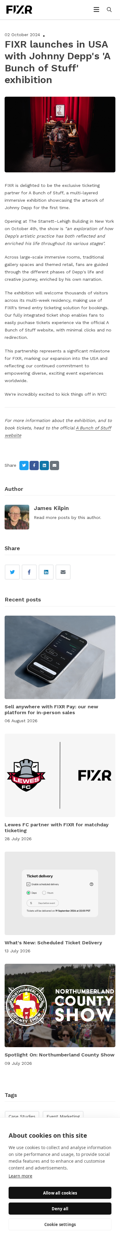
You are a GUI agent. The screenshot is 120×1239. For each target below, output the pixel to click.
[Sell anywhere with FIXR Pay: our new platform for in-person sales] (60, 657)
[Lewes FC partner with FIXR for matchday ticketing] (60, 775)
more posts (58, 517)
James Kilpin (51, 508)
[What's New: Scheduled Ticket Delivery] (60, 893)
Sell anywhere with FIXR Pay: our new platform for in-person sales (51, 709)
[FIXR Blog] (26, 9)
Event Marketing (63, 1116)
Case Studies (22, 1116)
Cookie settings (60, 1224)
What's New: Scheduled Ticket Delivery (53, 943)
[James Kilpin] (17, 517)
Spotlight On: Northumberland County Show (59, 1055)
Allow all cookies (60, 1193)
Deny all (60, 1209)
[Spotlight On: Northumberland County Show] (60, 1005)
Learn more (20, 1176)
